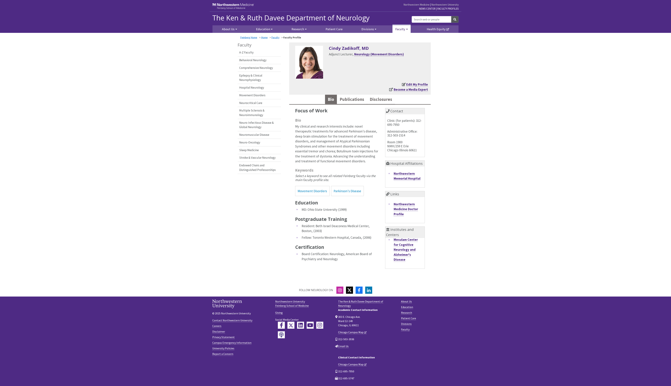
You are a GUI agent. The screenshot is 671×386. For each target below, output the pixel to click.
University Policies (223, 348)
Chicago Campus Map (350, 332)
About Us (406, 301)
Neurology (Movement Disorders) (379, 54)
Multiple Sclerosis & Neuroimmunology (252, 113)
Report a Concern (222, 354)
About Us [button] (228, 29)
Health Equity (436, 29)
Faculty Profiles (448, 8)
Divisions (406, 324)
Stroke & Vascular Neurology (257, 158)
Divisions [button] (367, 29)
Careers (216, 326)
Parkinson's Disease (347, 191)
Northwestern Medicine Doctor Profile (406, 209)
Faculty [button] (400, 29)
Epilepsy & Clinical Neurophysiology (250, 78)
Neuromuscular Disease (254, 135)
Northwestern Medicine (416, 4)
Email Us (343, 346)
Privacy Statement (223, 337)
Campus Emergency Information (231, 342)
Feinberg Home (248, 37)
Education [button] (263, 29)
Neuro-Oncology (249, 142)
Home (264, 37)
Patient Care (334, 29)
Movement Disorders (252, 95)
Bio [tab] (331, 99)
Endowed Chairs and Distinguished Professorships (257, 167)
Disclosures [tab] (381, 99)
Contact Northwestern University (232, 320)
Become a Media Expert (411, 89)
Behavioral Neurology (252, 60)
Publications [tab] (352, 99)
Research (406, 312)
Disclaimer (218, 331)
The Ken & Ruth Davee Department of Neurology (291, 18)
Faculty (275, 37)
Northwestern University (445, 4)
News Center (427, 8)
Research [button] (297, 29)
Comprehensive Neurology (256, 68)
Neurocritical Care (250, 103)
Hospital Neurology (251, 87)
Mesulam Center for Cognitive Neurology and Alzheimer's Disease (406, 249)
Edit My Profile (417, 84)
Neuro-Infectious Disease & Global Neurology (256, 125)
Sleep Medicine (249, 150)
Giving (279, 312)
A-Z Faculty (246, 52)
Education (407, 307)
